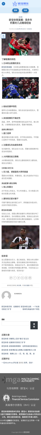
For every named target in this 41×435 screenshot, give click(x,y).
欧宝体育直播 (7, 67)
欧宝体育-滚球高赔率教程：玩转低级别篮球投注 (20, 346)
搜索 (3, 319)
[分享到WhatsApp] (11, 278)
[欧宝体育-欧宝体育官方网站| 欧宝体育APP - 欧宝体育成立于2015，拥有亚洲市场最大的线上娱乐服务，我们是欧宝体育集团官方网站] (20, 3)
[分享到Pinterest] (26, 278)
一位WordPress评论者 (10, 363)
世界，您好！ (29, 363)
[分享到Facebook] (15, 278)
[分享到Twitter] (18, 278)
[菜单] (3, 4)
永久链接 (27, 285)
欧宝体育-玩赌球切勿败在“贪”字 (13, 342)
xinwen (29, 29)
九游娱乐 (8, 420)
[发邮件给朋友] (22, 278)
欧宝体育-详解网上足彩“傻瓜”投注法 (15, 339)
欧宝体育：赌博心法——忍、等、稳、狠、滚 (18, 354)
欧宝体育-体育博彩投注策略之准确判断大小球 (19, 350)
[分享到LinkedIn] (30, 278)
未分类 (20, 17)
